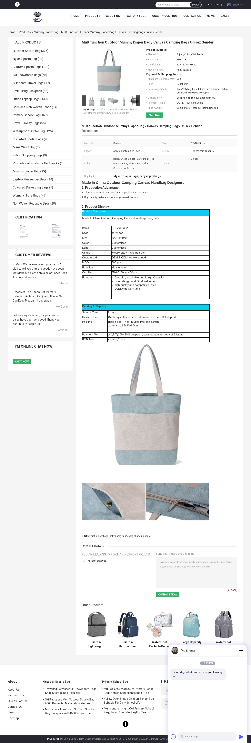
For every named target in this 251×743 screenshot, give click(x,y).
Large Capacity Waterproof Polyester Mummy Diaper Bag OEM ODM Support (191, 644)
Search (195, 4)
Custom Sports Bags (27, 67)
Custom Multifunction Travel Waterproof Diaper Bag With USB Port (127, 644)
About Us (113, 15)
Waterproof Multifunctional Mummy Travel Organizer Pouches (223, 644)
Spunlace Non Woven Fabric (32, 107)
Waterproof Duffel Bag (29, 131)
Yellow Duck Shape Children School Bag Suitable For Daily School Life (129, 700)
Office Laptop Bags (26, 99)
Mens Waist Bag (24, 147)
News (211, 15)
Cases (224, 15)
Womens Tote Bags (26, 195)
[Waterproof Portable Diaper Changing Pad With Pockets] (159, 625)
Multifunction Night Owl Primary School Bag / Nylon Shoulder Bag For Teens (129, 710)
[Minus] (241, 650)
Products (92, 15)
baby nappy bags (118, 536)
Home (75, 15)
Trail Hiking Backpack (27, 91)
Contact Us (192, 15)
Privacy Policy (54, 739)
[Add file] (173, 736)
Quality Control (164, 15)
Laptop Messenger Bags (30, 179)
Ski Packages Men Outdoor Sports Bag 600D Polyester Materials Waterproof (70, 701)
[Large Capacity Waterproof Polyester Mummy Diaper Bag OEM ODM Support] (191, 625)
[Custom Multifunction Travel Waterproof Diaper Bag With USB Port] (127, 625)
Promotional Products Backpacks (36, 163)
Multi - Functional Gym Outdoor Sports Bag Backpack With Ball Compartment (69, 711)
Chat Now (213, 4)
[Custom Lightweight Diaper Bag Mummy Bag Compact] (95, 625)
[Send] (241, 736)
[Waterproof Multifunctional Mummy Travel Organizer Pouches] (223, 625)
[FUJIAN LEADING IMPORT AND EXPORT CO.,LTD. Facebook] (17, 4)
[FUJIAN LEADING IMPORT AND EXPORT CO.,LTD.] (37, 17)
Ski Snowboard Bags (27, 75)
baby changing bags (139, 536)
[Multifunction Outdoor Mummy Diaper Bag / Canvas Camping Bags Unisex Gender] (109, 71)
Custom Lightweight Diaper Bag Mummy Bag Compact (96, 644)
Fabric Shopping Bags (27, 155)
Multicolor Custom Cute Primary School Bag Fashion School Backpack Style (129, 690)
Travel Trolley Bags (26, 123)
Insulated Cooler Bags (28, 139)
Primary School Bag (26, 115)
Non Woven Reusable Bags (31, 203)
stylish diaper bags (98, 536)
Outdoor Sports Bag (26, 51)
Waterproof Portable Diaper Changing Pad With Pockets (159, 644)
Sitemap (13, 718)
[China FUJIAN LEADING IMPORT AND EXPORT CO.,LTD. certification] (24, 231)
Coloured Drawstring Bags (30, 187)
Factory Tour (136, 15)
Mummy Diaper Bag (46, 32)
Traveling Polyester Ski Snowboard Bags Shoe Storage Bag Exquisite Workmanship (70, 691)
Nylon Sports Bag (25, 59)
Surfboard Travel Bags (28, 83)
